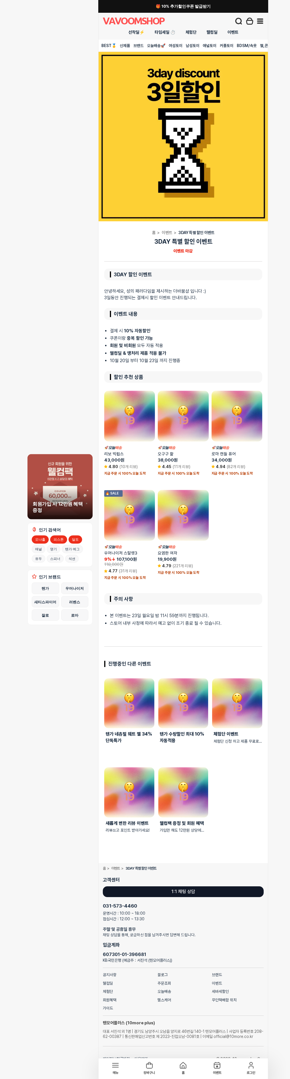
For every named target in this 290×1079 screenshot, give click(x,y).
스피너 (55, 558)
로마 (74, 615)
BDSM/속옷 (247, 45)
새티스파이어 (45, 601)
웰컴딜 (212, 32)
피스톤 (59, 539)
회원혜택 (109, 1000)
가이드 (108, 1008)
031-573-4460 (120, 906)
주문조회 (164, 983)
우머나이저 (74, 588)
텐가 (45, 588)
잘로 (45, 615)
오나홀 (40, 539)
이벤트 (232, 32)
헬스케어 (164, 1000)
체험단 (191, 32)
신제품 (125, 45)
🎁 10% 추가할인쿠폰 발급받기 (183, 6)
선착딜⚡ (136, 32)
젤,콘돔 (265, 45)
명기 (53, 549)
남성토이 (192, 45)
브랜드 (138, 45)
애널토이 (209, 45)
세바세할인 (220, 991)
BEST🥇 (108, 45)
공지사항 (109, 974)
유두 (38, 558)
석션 (72, 558)
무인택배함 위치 (224, 1000)
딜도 (75, 539)
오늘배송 (164, 991)
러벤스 (74, 601)
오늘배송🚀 (156, 45)
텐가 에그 (72, 549)
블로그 (162, 974)
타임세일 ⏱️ (165, 32)
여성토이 (175, 45)
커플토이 (226, 45)
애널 (38, 549)
